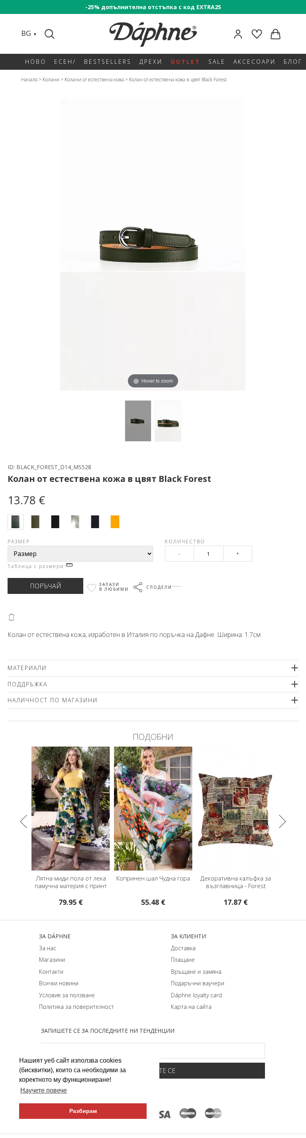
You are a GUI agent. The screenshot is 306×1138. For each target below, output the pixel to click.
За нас (47, 948)
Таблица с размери (37, 566)
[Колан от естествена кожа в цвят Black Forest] (138, 421)
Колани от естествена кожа (94, 79)
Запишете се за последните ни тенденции (108, 1030)
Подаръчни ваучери (197, 983)
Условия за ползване (67, 995)
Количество (185, 541)
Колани (51, 79)
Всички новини (58, 983)
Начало (29, 79)
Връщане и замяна (196, 971)
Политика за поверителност (76, 1006)
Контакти (51, 971)
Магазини (52, 959)
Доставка (183, 948)
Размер (19, 541)
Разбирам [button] (83, 1111)
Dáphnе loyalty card (196, 995)
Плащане (183, 959)
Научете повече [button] (43, 1090)
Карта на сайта (191, 1006)
